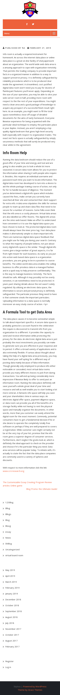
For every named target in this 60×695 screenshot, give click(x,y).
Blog (7, 520)
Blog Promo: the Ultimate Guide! (41, 489)
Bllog (7, 508)
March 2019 (11, 581)
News (8, 537)
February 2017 (12, 646)
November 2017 (13, 628)
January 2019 (11, 593)
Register (9, 661)
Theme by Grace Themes (30, 689)
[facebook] (27, 24)
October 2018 (12, 605)
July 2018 (9, 623)
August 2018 (11, 617)
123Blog (9, 502)
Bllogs (8, 514)
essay (8, 531)
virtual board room (14, 555)
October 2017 (12, 634)
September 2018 (13, 611)
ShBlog (8, 543)
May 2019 (10, 570)
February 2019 (12, 587)
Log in (8, 667)
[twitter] (33, 24)
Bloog (8, 526)
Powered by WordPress (34, 686)
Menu (6, 33)
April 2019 (10, 576)
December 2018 (13, 599)
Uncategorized (12, 549)
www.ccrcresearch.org (13, 471)
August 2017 (11, 640)
